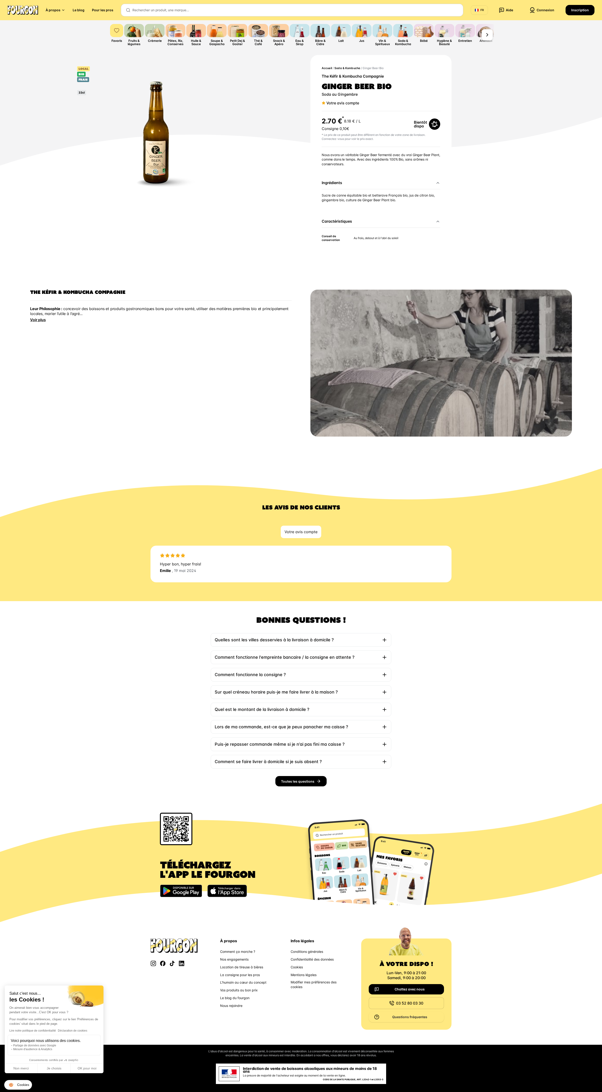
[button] (18, 1085)
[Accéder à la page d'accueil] (23, 10)
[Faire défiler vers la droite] (487, 34)
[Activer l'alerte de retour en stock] (434, 124)
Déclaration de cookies (72, 1030)
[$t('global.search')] (128, 10)
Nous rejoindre (231, 1006)
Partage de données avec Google (34, 1045)
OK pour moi (87, 1068)
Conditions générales (307, 952)
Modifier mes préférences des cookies (314, 984)
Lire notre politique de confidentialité (32, 1030)
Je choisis (54, 1068)
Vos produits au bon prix (239, 990)
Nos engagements (234, 959)
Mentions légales (304, 975)
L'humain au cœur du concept (243, 982)
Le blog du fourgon (235, 998)
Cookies (297, 967)
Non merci (21, 1068)
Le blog (78, 10)
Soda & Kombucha (347, 68)
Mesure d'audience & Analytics (32, 1049)
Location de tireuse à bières (241, 967)
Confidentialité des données (312, 959)
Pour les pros (102, 10)
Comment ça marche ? (237, 952)
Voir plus (38, 319)
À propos (53, 10)
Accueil (327, 68)
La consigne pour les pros (240, 975)
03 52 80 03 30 (409, 1003)
